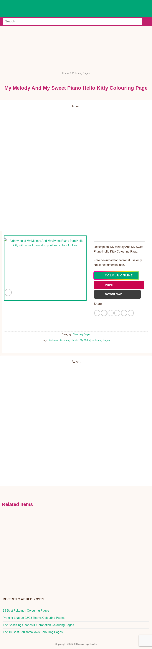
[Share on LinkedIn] (131, 313)
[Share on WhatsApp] (97, 313)
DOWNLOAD (120, 294)
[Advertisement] (76, 46)
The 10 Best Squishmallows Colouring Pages (33, 632)
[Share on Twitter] (111, 313)
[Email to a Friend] (117, 313)
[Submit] (145, 21)
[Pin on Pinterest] (124, 313)
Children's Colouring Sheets (63, 340)
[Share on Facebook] (104, 313)
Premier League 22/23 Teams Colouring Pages (34, 617)
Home (65, 73)
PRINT (121, 284)
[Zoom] (8, 292)
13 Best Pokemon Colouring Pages (26, 610)
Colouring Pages (81, 73)
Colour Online (119, 275)
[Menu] (5, 8)
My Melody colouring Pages (95, 340)
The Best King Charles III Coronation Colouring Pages (38, 625)
